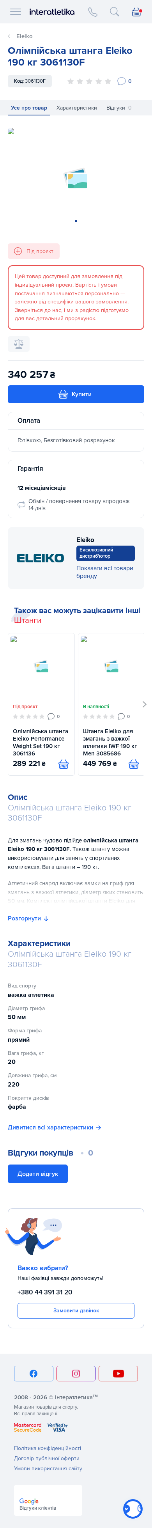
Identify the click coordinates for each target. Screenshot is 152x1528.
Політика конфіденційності (47, 1448)
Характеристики (77, 108)
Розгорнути (24, 918)
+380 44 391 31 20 (45, 1292)
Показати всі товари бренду (104, 572)
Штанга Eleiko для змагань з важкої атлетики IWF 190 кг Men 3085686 (110, 742)
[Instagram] (76, 1373)
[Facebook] (33, 1373)
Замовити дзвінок (76, 1310)
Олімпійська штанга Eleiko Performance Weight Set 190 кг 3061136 (40, 742)
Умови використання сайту (48, 1468)
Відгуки (119, 108)
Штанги (27, 620)
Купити (82, 394)
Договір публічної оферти (47, 1458)
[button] (145, 704)
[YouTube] (118, 1373)
